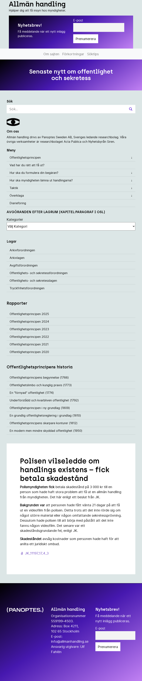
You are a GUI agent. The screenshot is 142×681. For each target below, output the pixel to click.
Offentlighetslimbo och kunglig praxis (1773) (41, 385)
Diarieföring (18, 203)
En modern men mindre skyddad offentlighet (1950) (46, 431)
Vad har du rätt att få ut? (27, 165)
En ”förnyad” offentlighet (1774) (32, 393)
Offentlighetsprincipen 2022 (29, 337)
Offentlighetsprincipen (25, 157)
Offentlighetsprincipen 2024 (29, 321)
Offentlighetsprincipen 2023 (29, 329)
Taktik (14, 188)
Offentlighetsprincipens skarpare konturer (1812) (43, 423)
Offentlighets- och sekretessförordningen (38, 273)
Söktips (93, 54)
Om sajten (51, 54)
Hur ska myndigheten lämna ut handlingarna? (41, 180)
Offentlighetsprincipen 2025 (29, 314)
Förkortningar (73, 54)
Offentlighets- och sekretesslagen (33, 280)
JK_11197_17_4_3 (37, 553)
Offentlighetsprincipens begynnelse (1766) (39, 377)
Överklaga (17, 195)
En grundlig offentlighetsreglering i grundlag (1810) (45, 415)
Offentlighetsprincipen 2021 (29, 344)
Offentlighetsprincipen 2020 (29, 352)
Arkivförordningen (22, 250)
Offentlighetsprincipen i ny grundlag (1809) (40, 408)
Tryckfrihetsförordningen (27, 288)
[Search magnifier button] (130, 109)
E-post (78, 20)
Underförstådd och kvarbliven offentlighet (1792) (44, 400)
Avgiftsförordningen (24, 265)
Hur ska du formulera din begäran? (34, 173)
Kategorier (15, 219)
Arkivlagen (17, 258)
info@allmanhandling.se (69, 641)
